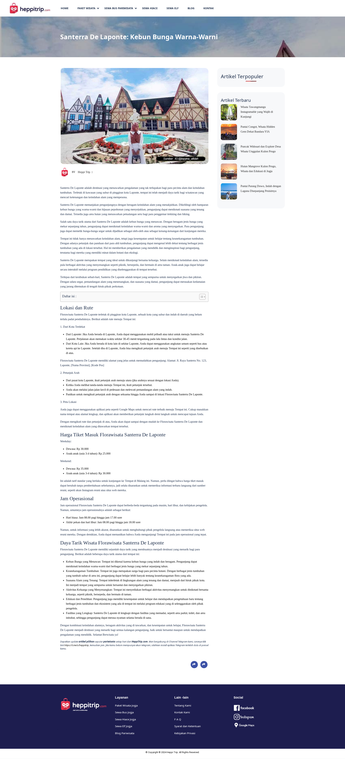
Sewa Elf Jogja (123, 726)
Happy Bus (61, 729)
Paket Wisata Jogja (126, 705)
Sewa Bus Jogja (124, 712)
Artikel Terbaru (236, 100)
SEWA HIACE (150, 8)
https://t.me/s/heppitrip (76, 645)
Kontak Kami (182, 712)
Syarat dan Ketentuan (187, 726)
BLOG (191, 8)
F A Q (177, 719)
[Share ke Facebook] (194, 664)
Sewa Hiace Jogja (125, 719)
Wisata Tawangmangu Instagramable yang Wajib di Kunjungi (257, 111)
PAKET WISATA (86, 8)
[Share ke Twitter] (204, 664)
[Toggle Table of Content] (201, 297)
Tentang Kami (182, 705)
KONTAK (208, 8)
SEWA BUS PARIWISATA (118, 8)
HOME (64, 8)
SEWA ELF (173, 8)
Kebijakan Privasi (184, 733)
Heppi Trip (84, 172)
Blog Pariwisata (124, 733)
